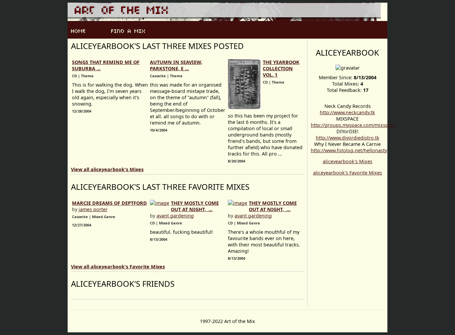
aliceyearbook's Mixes (347, 161)
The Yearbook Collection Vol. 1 (281, 68)
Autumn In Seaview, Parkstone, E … (176, 65)
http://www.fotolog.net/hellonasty (349, 150)
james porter (93, 209)
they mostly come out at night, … (195, 206)
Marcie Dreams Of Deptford (109, 203)
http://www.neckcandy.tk (347, 112)
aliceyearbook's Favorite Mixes (347, 172)
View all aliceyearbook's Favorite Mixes (118, 266)
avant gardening (175, 215)
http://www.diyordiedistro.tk (347, 138)
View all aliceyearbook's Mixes (107, 169)
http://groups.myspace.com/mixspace (353, 125)
